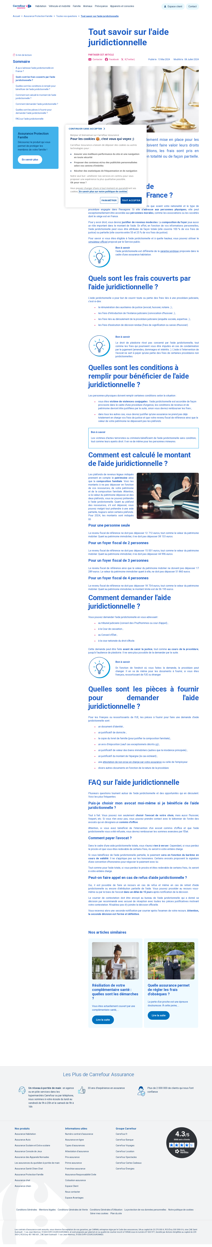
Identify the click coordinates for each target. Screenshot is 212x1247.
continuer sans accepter (85, 128)
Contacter (97, 59)
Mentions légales (47, 1209)
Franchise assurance (75, 1168)
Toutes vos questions (66, 16)
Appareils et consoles (122, 6)
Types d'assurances (75, 1145)
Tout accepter (131, 200)
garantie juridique (169, 251)
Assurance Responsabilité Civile (80, 1174)
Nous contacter (72, 1192)
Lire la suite (103, 1019)
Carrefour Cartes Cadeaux (129, 1163)
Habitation (40, 6)
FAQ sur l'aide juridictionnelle (30, 119)
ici (89, 518)
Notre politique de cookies (181, 1209)
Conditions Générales (27, 1209)
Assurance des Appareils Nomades (32, 1157)
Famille (77, 6)
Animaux (87, 6)
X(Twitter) (130, 59)
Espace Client (71, 1186)
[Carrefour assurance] (22, 6)
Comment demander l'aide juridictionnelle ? (37, 104)
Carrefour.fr (121, 1134)
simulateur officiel (98, 241)
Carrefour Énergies (125, 1168)
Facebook (114, 59)
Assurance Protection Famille (38, 16)
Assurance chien (23, 1186)
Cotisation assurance (75, 1180)
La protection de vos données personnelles (145, 1209)
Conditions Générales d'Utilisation (106, 1209)
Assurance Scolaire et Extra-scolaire (32, 1145)
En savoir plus (30, 159)
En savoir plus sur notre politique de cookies (103, 191)
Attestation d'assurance (77, 1151)
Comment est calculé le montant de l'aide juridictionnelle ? (36, 96)
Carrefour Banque (124, 1139)
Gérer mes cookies (99, 1213)
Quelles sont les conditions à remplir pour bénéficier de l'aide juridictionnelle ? (36, 87)
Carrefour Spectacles (126, 1157)
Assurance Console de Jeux (28, 1151)
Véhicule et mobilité (59, 6)
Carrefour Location (125, 1151)
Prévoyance (101, 6)
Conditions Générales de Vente (73, 1209)
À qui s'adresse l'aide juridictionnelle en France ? (35, 69)
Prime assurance (73, 1163)
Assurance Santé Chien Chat (29, 1168)
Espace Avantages (74, 1197)
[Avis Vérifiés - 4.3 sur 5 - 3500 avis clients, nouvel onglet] (181, 1142)
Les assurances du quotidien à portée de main (37, 1163)
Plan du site (116, 1213)
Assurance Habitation (25, 1134)
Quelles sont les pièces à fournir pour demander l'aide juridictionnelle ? (34, 111)
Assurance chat (22, 1180)
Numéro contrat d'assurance (79, 1134)
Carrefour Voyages (125, 1145)
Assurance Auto (23, 1139)
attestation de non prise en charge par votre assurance (132, 762)
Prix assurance (72, 1157)
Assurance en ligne (74, 1139)
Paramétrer (109, 200)
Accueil (16, 16)
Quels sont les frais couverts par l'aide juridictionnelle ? (35, 78)
